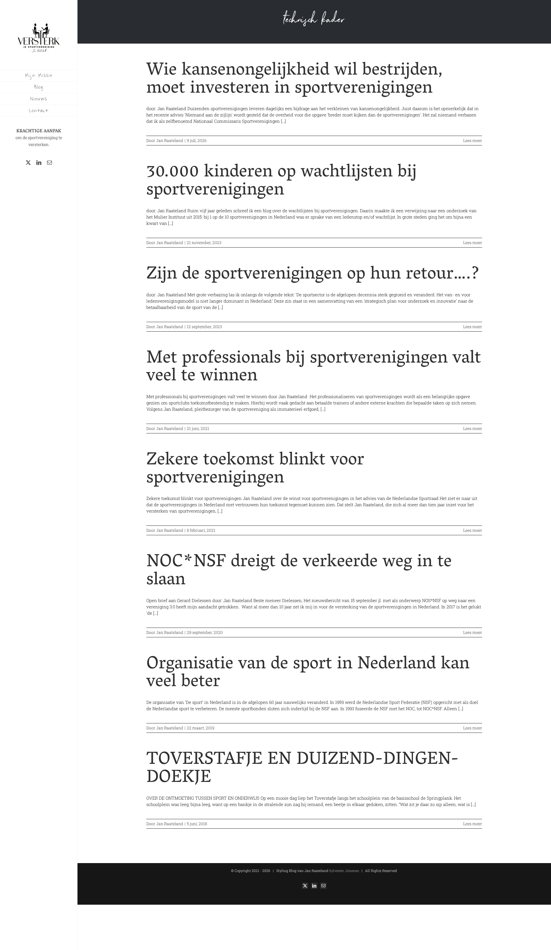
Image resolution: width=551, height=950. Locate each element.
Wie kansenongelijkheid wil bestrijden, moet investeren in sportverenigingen (294, 80)
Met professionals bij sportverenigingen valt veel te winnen (313, 368)
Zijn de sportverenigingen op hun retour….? (313, 275)
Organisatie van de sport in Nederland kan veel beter (307, 674)
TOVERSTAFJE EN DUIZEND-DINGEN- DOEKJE (302, 769)
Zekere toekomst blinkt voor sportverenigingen (255, 470)
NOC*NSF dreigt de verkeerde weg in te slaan (299, 572)
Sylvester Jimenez (343, 870)
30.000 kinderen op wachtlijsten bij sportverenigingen (281, 182)
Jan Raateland (169, 140)
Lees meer (472, 140)
